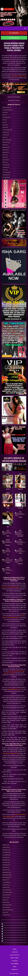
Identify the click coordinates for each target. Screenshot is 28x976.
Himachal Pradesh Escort (7, 129)
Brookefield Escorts (6, 884)
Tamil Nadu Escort (5, 164)
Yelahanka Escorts (6, 887)
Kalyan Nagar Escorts (6, 894)
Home (14, 949)
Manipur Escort (5, 144)
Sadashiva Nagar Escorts (7, 892)
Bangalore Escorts (5, 844)
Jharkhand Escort (5, 132)
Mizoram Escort (5, 149)
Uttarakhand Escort (6, 174)
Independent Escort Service (14, 689)
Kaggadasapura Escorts (7, 874)
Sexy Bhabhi (14, 963)
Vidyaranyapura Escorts (7, 904)
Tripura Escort (5, 169)
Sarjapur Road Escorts (6, 889)
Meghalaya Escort (5, 147)
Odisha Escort (5, 154)
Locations (14, 960)
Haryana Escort (5, 127)
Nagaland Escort (5, 152)
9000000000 (15, 33)
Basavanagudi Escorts (6, 877)
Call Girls (15, 952)
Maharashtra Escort (6, 142)
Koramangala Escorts (6, 854)
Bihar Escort (4, 114)
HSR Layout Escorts (6, 869)
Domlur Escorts (5, 912)
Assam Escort (5, 112)
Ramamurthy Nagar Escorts (7, 909)
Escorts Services (14, 955)
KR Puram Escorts (5, 897)
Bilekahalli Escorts (5, 902)
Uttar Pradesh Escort (6, 172)
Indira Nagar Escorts (6, 849)
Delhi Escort (4, 119)
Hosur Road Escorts (6, 907)
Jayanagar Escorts (6, 847)
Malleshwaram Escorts (6, 872)
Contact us (14, 969)
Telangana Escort (5, 167)
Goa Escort (4, 122)
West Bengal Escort (6, 177)
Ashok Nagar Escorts (6, 852)
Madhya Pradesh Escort (7, 139)
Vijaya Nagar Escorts (6, 864)
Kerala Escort (5, 137)
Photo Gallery (15, 958)
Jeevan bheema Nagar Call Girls (10, 753)
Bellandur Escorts (5, 879)
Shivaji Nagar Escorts (6, 914)
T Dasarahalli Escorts (6, 882)
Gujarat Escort (5, 124)
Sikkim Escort (5, 162)
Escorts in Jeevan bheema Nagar (10, 587)
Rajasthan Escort (5, 159)
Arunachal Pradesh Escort (7, 109)
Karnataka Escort (5, 134)
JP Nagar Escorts (5, 867)
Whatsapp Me (15, 38)
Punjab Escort (5, 157)
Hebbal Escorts (5, 899)
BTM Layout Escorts (6, 862)
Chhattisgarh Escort (6, 117)
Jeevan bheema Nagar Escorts (18, 75)
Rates (14, 966)
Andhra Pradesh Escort (6, 107)
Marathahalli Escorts (6, 859)
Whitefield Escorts (6, 857)
